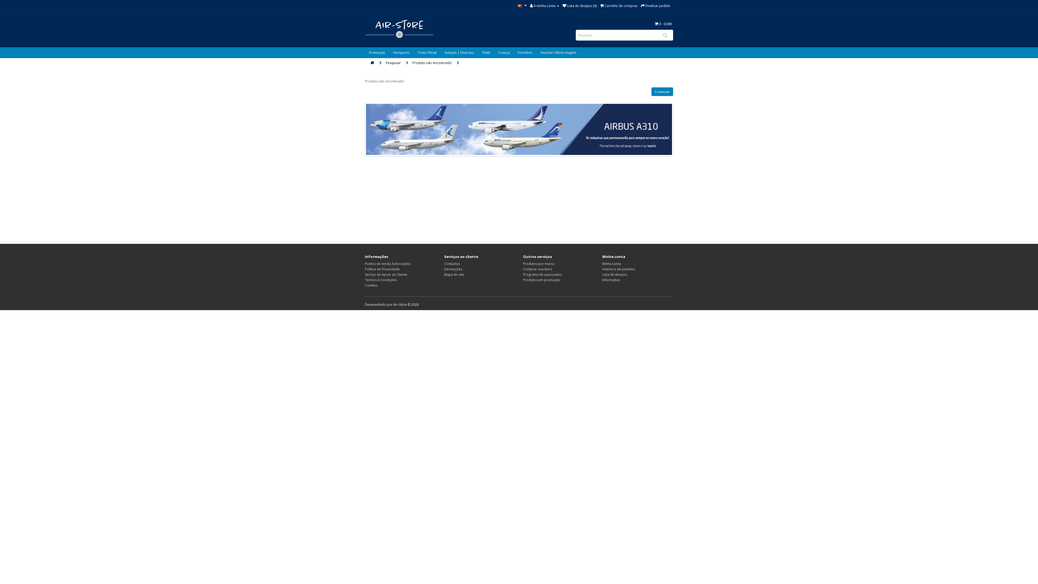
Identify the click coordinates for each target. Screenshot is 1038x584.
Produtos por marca (538, 263)
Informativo (611, 280)
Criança (504, 52)
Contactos (452, 263)
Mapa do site (454, 274)
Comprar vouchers (537, 269)
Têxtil (486, 52)
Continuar (662, 91)
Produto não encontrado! (432, 63)
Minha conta (611, 263)
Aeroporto (401, 52)
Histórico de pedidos (618, 269)
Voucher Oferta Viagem (558, 52)
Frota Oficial (427, 52)
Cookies (371, 285)
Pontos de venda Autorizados (388, 263)
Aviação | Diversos (459, 52)
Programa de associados (542, 274)
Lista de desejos (614, 274)
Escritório (525, 52)
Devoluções (453, 269)
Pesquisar (393, 63)
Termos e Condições (381, 280)
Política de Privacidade (382, 269)
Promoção (377, 52)
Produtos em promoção (541, 280)
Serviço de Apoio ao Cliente (386, 274)
